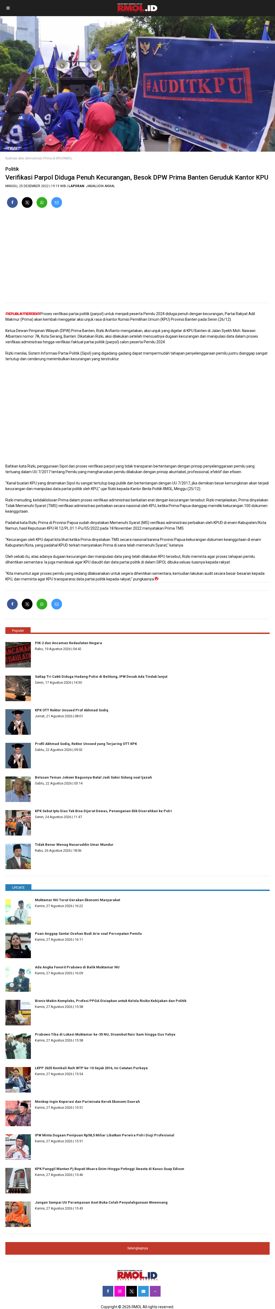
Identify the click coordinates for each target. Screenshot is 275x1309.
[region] (137, 258)
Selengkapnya (137, 1248)
